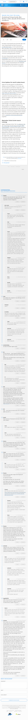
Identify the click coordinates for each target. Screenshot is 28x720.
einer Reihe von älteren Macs (9, 92)
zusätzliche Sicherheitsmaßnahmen (13, 115)
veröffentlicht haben (7, 47)
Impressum (10, 711)
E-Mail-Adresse (4, 694)
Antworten (23, 201)
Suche (21, 2)
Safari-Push (20, 711)
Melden (17, 201)
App (24, 2)
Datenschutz (15, 711)
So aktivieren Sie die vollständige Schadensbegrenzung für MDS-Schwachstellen (13, 126)
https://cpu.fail (6, 403)
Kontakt (26, 2)
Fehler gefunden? (7, 162)
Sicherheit (13, 166)
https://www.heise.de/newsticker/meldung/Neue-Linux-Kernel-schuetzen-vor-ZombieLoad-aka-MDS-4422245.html (15, 494)
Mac (9, 166)
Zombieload (5, 57)
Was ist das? (19, 158)
